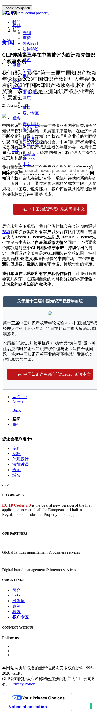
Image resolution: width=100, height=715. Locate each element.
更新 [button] (16, 65)
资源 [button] (16, 87)
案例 (16, 81)
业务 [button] (16, 27)
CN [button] (15, 149)
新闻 (27, 70)
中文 (27, 164)
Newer (20, 401)
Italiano (29, 159)
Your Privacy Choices (43, 697)
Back (16, 410)
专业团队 (31, 124)
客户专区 (31, 113)
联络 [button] (16, 118)
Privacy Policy (23, 684)
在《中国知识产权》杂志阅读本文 (54, 209)
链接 (27, 107)
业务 (16, 595)
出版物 (29, 92)
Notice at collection (27, 706)
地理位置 (31, 129)
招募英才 (31, 144)
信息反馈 (31, 139)
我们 (16, 22)
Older (19, 397)
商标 (27, 38)
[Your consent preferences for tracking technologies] (91, 706)
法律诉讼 (31, 49)
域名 (27, 60)
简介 (16, 590)
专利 (27, 33)
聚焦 (27, 97)
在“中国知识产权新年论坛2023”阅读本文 (54, 374)
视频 (6, 231)
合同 (27, 54)
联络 (16, 611)
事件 (27, 76)
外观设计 (31, 43)
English (29, 154)
